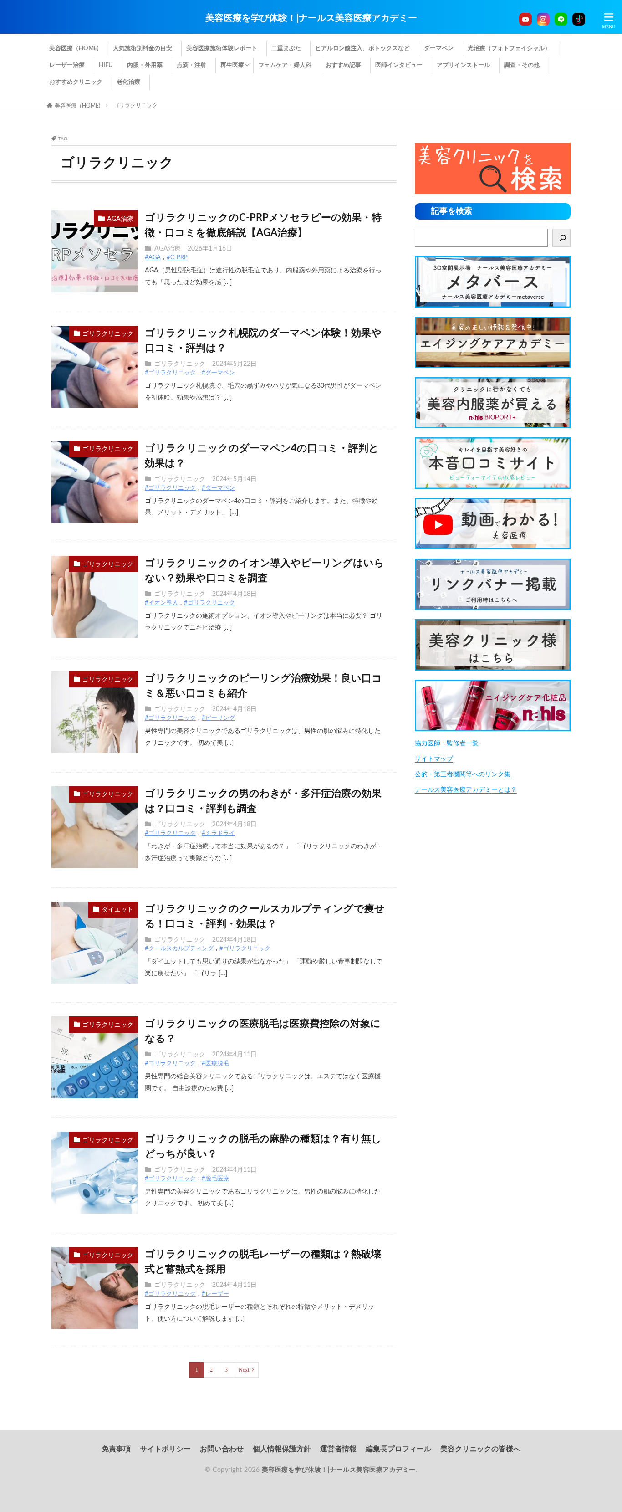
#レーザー (215, 1294)
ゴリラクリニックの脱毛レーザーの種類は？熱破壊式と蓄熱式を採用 (263, 1261)
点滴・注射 (191, 65)
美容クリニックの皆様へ (480, 1449)
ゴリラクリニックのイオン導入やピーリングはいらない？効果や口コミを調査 (264, 570)
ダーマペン (439, 48)
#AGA (153, 258)
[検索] (561, 238)
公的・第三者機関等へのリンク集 (462, 774)
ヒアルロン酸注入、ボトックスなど (362, 48)
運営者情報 (338, 1449)
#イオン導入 (161, 603)
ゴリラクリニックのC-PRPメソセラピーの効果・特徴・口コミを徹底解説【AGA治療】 (263, 225)
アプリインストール (463, 65)
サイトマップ (434, 759)
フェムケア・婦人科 (284, 65)
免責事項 (116, 1449)
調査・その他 (522, 65)
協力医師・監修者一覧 (447, 743)
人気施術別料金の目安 (142, 48)
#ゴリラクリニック (170, 373)
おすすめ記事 (343, 65)
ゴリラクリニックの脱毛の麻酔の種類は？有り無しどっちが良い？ (263, 1146)
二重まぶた (286, 48)
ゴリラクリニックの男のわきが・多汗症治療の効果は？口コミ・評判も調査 (263, 801)
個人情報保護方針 (282, 1449)
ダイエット (117, 910)
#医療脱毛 (215, 1063)
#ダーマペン (218, 373)
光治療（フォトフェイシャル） (509, 48)
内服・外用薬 (145, 65)
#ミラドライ (218, 833)
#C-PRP (177, 258)
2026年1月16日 (210, 249)
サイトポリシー (165, 1449)
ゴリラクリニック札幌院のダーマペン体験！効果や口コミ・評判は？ (263, 340)
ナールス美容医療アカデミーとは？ (466, 790)
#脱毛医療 (215, 1179)
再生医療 (232, 65)
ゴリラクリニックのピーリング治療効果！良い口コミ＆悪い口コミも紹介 (263, 685)
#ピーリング (218, 718)
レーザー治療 (67, 65)
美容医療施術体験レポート (221, 48)
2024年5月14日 (234, 479)
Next (244, 1370)
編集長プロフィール (398, 1449)
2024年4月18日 (234, 594)
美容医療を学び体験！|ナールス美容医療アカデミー (311, 18)
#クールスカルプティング (179, 949)
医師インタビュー (399, 65)
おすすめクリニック (75, 82)
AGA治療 (120, 219)
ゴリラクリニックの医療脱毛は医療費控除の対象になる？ (263, 1031)
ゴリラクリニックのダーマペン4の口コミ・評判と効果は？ (262, 455)
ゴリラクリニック (136, 105)
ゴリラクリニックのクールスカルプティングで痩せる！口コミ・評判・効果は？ (265, 916)
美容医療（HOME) (74, 48)
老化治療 (128, 82)
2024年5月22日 (234, 364)
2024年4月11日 (234, 1054)
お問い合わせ (222, 1449)
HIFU (106, 65)
